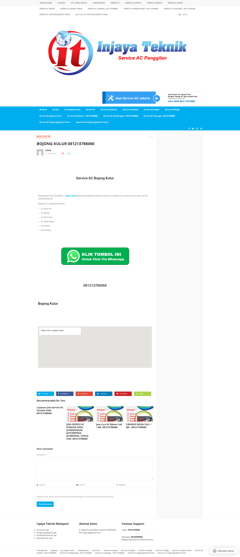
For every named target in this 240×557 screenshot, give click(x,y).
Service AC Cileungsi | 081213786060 (179, 8)
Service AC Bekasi (154, 3)
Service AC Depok (175, 3)
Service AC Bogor (47, 8)
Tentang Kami (46, 3)
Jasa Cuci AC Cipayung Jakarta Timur (92, 14)
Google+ (84, 394)
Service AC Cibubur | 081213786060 (103, 8)
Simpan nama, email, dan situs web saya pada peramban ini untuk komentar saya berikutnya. (75, 496)
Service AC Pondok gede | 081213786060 (141, 8)
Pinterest (123, 394)
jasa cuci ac (44, 136)
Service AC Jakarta (133, 3)
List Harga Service (79, 3)
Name (42, 485)
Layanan (61, 3)
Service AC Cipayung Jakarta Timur (54, 14)
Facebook (64, 394)
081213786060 (95, 285)
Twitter (45, 394)
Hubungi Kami (99, 3)
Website (122, 485)
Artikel (55, 109)
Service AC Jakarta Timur (71, 8)
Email (141, 394)
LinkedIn (103, 394)
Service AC (115, 3)
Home (44, 109)
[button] (223, 551)
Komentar (41, 455)
